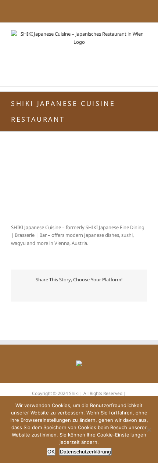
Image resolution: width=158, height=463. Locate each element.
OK (51, 452)
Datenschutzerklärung (85, 452)
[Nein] (148, 429)
